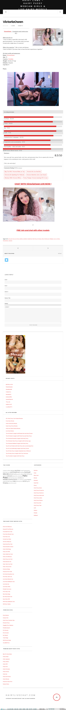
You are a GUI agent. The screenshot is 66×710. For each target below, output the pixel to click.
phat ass (20, 481)
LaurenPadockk (9, 399)
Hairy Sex (5, 674)
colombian (25, 238)
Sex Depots (5, 635)
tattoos (58, 238)
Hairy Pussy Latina (38, 497)
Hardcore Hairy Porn (7, 681)
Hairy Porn (5, 666)
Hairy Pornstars (6, 669)
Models (35, 512)
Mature (35, 510)
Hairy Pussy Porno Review (11, 425)
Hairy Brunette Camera (8, 546)
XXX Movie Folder (7, 640)
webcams (10, 240)
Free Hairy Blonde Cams (8, 534)
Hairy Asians (6, 656)
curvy (18, 479)
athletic (8, 470)
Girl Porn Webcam (7, 541)
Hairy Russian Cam (7, 561)
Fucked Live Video (7, 539)
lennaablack (8, 394)
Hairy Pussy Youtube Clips (9, 620)
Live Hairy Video (6, 586)
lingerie (29, 479)
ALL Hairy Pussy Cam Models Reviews (14, 418)
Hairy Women (6, 679)
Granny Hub (5, 617)
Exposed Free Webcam (8, 529)
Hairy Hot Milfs (6, 551)
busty (14, 238)
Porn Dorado (6, 632)
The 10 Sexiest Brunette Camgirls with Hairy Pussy (17, 438)
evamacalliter (9, 396)
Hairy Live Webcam (7, 556)
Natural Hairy (6, 684)
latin (23, 477)
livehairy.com (46, 238)
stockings (25, 479)
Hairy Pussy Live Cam (7, 559)
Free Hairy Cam (6, 536)
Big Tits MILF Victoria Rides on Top (14, 171)
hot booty (39, 238)
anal (11, 472)
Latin (35, 507)
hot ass (30, 474)
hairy (14, 481)
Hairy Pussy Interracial (39, 495)
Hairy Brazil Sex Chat (7, 544)
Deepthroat (30, 238)
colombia (21, 238)
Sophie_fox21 (9, 404)
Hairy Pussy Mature (38, 500)
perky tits (10, 483)
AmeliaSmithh (9, 389)
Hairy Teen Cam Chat (7, 564)
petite (17, 481)
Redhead (36, 515)
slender (21, 479)
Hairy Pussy (34, 238)
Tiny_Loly (8, 401)
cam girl (22, 470)
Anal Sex (36, 470)
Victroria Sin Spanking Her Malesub (14, 174)
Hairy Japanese (6, 659)
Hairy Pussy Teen (37, 505)
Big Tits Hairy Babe (7, 654)
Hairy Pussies (6, 671)
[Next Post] (48, 248)
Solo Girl (26, 474)
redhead (22, 474)
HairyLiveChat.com (21, 695)
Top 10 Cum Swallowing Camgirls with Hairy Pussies (17, 448)
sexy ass (55, 238)
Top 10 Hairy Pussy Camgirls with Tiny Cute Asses (17, 453)
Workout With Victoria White (13, 178)
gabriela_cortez (9, 384)
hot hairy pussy (14, 477)
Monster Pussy (6, 622)
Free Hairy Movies (10, 421)
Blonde (35, 477)
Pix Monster (5, 630)
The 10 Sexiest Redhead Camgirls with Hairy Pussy (17, 443)
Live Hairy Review (10, 430)
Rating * (6, 303)
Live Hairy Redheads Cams (9, 581)
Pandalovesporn (6, 627)
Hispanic (11, 481)
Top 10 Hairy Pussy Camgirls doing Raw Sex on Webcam (18, 450)
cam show (17, 238)
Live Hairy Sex (6, 584)
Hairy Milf (5, 664)
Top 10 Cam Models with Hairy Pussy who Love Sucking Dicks (19, 445)
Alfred (13, 25)
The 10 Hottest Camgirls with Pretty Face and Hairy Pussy (19, 435)
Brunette (20, 25)
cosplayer (5, 470)
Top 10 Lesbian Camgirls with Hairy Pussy (15, 455)
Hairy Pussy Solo (37, 502)
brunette (14, 483)
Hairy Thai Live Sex (7, 566)
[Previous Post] (18, 248)
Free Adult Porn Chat (7, 531)
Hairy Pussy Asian (38, 487)
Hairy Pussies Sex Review (11, 423)
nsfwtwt (11, 474)
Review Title (7, 298)
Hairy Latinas (6, 661)
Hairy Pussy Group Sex (39, 490)
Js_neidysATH (9, 406)
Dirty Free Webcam (7, 526)
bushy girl (10, 238)
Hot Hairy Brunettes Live (8, 574)
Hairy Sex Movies (7, 676)
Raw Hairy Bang (6, 594)
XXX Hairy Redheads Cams (9, 601)
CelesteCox (8, 391)
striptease (22, 472)
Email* (6, 285)
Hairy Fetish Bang (7, 549)
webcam (5, 476)
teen (8, 481)
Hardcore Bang (6, 569)
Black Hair (36, 475)
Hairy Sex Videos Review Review (13, 428)
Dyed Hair (36, 482)
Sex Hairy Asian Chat (7, 596)
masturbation (27, 470)
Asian (35, 472)
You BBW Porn (6, 642)
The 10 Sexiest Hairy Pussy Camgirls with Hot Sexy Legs (18, 440)
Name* (6, 279)
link (65, 690)
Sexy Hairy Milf (6, 599)
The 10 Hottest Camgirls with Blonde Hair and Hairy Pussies (19, 433)
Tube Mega (5, 637)
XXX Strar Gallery (7, 604)
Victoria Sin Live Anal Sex (34, 171)
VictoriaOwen (7, 31)
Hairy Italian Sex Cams (8, 554)
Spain (9, 477)
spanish (18, 474)
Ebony (35, 485)
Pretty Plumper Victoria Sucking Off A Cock (35, 178)
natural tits (15, 476)
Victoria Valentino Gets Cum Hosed (36, 174)
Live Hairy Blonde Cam (8, 579)
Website (6, 291)
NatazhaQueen (9, 386)
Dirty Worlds (6, 615)
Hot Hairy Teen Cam (7, 576)
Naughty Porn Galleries (8, 625)
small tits (5, 481)
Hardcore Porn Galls (7, 571)
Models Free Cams (7, 589)
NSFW (24, 481)
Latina (42, 238)
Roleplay (51, 238)
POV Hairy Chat (6, 591)
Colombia (10, 59)
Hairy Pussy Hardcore (39, 492)
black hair (5, 472)
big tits (28, 481)
